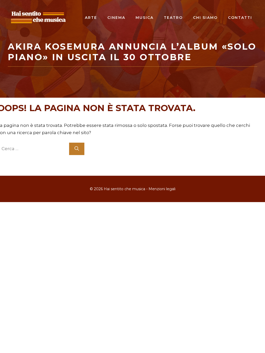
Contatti (240, 17)
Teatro (173, 17)
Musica (144, 17)
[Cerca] (76, 149)
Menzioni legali (162, 189)
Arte (91, 17)
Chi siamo (205, 17)
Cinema (116, 17)
